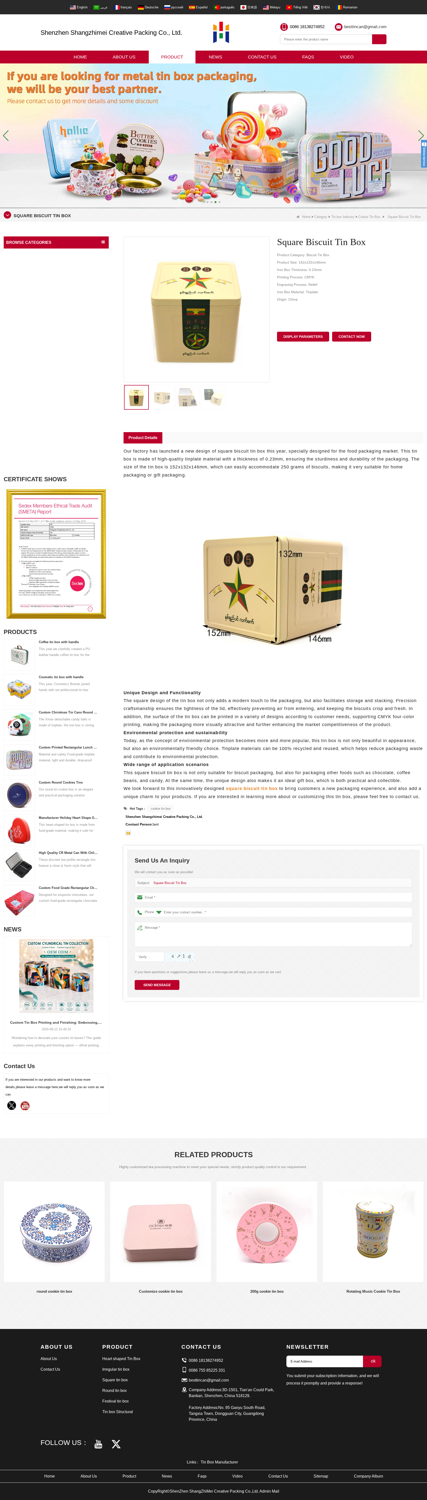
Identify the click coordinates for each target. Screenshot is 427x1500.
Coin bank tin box (24, 367)
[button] (208, 202)
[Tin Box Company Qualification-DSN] (56, 554)
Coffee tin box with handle (59, 642)
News (215, 57)
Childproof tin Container (28, 339)
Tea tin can (19, 320)
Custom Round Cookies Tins (61, 782)
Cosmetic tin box (23, 376)
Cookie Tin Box (369, 217)
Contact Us (262, 57)
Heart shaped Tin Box (121, 1359)
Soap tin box (20, 395)
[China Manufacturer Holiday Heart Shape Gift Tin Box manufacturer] (19, 830)
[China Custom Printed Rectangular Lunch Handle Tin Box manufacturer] (19, 760)
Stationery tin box (24, 404)
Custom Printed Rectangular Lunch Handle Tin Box (68, 747)
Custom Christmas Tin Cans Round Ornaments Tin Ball (68, 712)
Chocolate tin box (24, 301)
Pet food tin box (22, 442)
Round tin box (114, 1390)
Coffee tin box (21, 329)
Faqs (308, 57)
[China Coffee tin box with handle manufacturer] (19, 654)
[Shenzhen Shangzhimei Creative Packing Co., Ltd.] (221, 32)
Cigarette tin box (23, 358)
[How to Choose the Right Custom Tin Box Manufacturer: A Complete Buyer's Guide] (56, 976)
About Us (124, 57)
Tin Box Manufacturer (219, 1462)
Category (320, 217)
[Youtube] (25, 1106)
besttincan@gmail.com (365, 26)
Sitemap (321, 1476)
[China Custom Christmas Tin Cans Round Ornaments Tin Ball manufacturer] (19, 725)
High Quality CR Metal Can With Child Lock (68, 853)
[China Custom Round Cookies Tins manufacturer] (19, 795)
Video (347, 57)
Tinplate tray (20, 423)
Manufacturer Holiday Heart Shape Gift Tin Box (68, 818)
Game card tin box (24, 414)
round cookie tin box (54, 1291)
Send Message (157, 985)
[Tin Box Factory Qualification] (213, 135)
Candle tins (19, 386)
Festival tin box (19, 253)
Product (172, 57)
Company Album (368, 1476)
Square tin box (115, 1380)
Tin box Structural (21, 263)
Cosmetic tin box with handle (61, 677)
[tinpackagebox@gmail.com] (128, 833)
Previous (5, 542)
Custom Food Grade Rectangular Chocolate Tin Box (68, 888)
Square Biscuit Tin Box (170, 883)
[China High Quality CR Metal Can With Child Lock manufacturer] (19, 865)
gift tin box (19, 451)
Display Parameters (303, 337)
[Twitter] (12, 1106)
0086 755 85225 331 (207, 1370)
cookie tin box (161, 808)
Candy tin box (21, 311)
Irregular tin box (115, 1369)
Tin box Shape (18, 273)
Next (107, 542)
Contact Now (352, 337)
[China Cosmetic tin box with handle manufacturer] (19, 690)
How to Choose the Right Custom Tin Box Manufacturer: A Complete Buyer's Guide (56, 1022)
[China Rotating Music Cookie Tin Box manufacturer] (373, 1231)
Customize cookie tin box (161, 1291)
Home (80, 57)
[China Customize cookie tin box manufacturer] (160, 1231)
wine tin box (20, 461)
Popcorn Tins (21, 433)
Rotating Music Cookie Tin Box (373, 1291)
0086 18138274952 (307, 26)
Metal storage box (24, 348)
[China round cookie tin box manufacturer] (54, 1231)
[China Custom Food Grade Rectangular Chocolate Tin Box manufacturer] (19, 900)
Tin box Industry (342, 217)
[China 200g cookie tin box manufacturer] (266, 1231)
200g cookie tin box (267, 1291)
